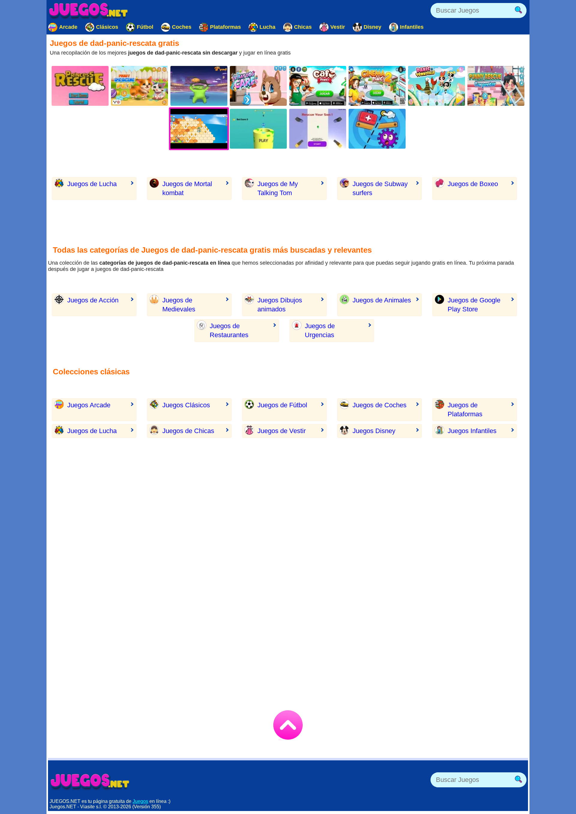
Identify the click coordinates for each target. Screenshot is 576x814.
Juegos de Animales (381, 300)
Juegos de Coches (379, 405)
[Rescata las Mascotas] (139, 86)
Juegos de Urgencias (320, 330)
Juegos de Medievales (178, 304)
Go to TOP (288, 725)
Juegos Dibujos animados (279, 304)
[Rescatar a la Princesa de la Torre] (80, 86)
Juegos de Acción (92, 300)
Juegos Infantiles (472, 431)
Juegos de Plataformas (465, 409)
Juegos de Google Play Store (474, 304)
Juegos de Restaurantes (229, 330)
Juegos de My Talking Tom (277, 188)
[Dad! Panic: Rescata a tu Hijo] (317, 129)
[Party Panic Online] (198, 86)
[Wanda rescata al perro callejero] (258, 86)
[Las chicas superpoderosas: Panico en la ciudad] (436, 86)
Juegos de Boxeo (473, 184)
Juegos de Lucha (92, 184)
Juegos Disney (373, 431)
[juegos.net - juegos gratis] (90, 781)
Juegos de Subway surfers (380, 188)
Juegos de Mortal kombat (187, 188)
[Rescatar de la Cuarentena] (377, 129)
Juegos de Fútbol (282, 405)
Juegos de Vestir (281, 431)
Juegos (140, 801)
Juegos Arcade (88, 405)
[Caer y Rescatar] (258, 129)
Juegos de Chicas (188, 431)
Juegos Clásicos (186, 405)
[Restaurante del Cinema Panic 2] (377, 86)
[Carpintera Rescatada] (495, 86)
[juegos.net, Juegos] (88, 10)
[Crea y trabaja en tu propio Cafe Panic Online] (317, 86)
